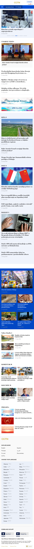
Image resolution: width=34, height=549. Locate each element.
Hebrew (7, 504)
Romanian (24, 488)
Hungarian (8, 510)
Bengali (7, 472)
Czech (7, 483)
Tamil (22, 504)
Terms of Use (13, 546)
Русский (3, 453)
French (7, 494)
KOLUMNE (5, 385)
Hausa (7, 502)
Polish (22, 480)
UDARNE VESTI (7, 41)
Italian (7, 515)
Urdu (21, 515)
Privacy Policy (4, 546)
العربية (18, 450)
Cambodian (7, 477)
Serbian (23, 494)
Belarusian (9, 469)
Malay (24, 467)
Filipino (7, 491)
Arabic (7, 467)
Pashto (22, 485)
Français (3, 450)
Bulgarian (9, 475)
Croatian (8, 480)
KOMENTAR (5, 364)
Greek (7, 499)
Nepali (22, 475)
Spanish (23, 499)
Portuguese (24, 483)
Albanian (7, 464)
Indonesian (10, 513)
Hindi (6, 507)
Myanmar (24, 472)
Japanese (8, 518)
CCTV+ (3, 456)
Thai (21, 507)
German (8, 496)
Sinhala (22, 496)
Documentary (20, 453)
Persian (23, 477)
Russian (23, 491)
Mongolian (24, 469)
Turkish (23, 510)
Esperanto (9, 488)
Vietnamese (24, 518)
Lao (21, 464)
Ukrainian (24, 513)
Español (19, 448)
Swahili (23, 502)
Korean (7, 521)
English (3, 448)
